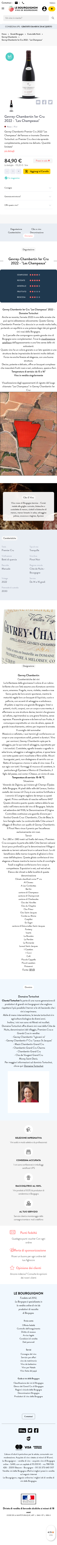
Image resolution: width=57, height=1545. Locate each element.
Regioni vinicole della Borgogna (28, 1389)
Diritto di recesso (28, 1332)
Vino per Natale (28, 1367)
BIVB (32, 970)
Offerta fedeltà (28, 1325)
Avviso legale (28, 1335)
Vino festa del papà (28, 1370)
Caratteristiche (14, 232)
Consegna (8, 187)
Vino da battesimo (28, 1364)
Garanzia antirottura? (12, 196)
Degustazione (16, 229)
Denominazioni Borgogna (28, 1393)
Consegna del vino (28, 1354)
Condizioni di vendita (28, 1338)
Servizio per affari (28, 1357)
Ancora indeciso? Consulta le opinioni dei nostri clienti (28, 1276)
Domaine (29, 236)
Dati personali (28, 1342)
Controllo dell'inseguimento (28, 1328)
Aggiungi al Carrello (37, 171)
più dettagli (9, 151)
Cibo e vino (36, 229)
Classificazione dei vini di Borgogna (28, 1383)
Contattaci (28, 1416)
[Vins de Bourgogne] (23, 9)
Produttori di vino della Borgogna (28, 1396)
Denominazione (36, 232)
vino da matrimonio (28, 1360)
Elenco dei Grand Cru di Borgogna (28, 1386)
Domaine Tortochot (33, 1066)
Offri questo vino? (11, 205)
